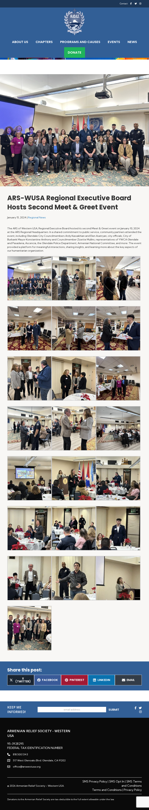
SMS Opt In (116, 781)
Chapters (44, 42)
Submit (113, 710)
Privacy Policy (133, 790)
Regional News (37, 217)
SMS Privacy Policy (94, 781)
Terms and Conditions (107, 790)
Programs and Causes (80, 42)
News (132, 42)
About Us (20, 42)
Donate (74, 52)
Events (114, 42)
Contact (124, 4)
